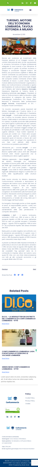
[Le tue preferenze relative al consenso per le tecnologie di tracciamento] (36, 350)
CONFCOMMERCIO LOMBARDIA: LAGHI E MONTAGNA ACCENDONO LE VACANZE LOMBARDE (18, 353)
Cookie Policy (30, 398)
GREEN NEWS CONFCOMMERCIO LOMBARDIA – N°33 (16, 368)
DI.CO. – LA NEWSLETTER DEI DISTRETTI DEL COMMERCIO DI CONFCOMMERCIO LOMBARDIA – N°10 (19, 318)
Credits (27, 404)
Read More (5, 323)
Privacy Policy (30, 401)
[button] (7, 3)
